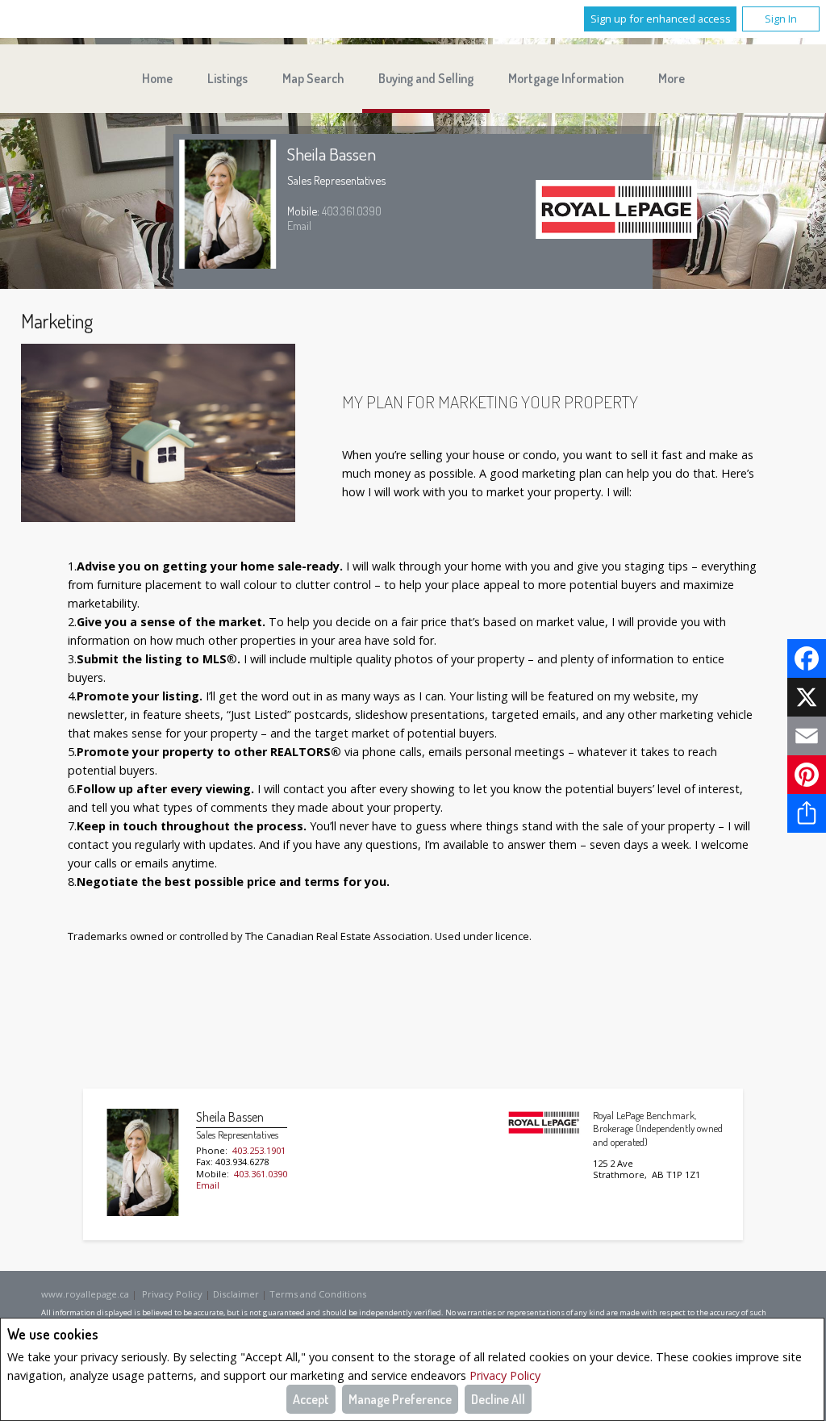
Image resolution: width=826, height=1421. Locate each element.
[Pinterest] (806, 774)
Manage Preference (400, 1399)
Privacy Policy (504, 1375)
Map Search (313, 78)
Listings (227, 78)
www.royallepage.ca (85, 1294)
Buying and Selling (425, 78)
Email (299, 225)
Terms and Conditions (317, 1294)
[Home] (616, 211)
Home (157, 78)
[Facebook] (806, 658)
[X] (806, 697)
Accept (311, 1399)
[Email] (806, 736)
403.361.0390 (352, 210)
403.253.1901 (259, 1150)
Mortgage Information (566, 78)
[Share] (806, 813)
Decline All (498, 1399)
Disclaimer (236, 1294)
